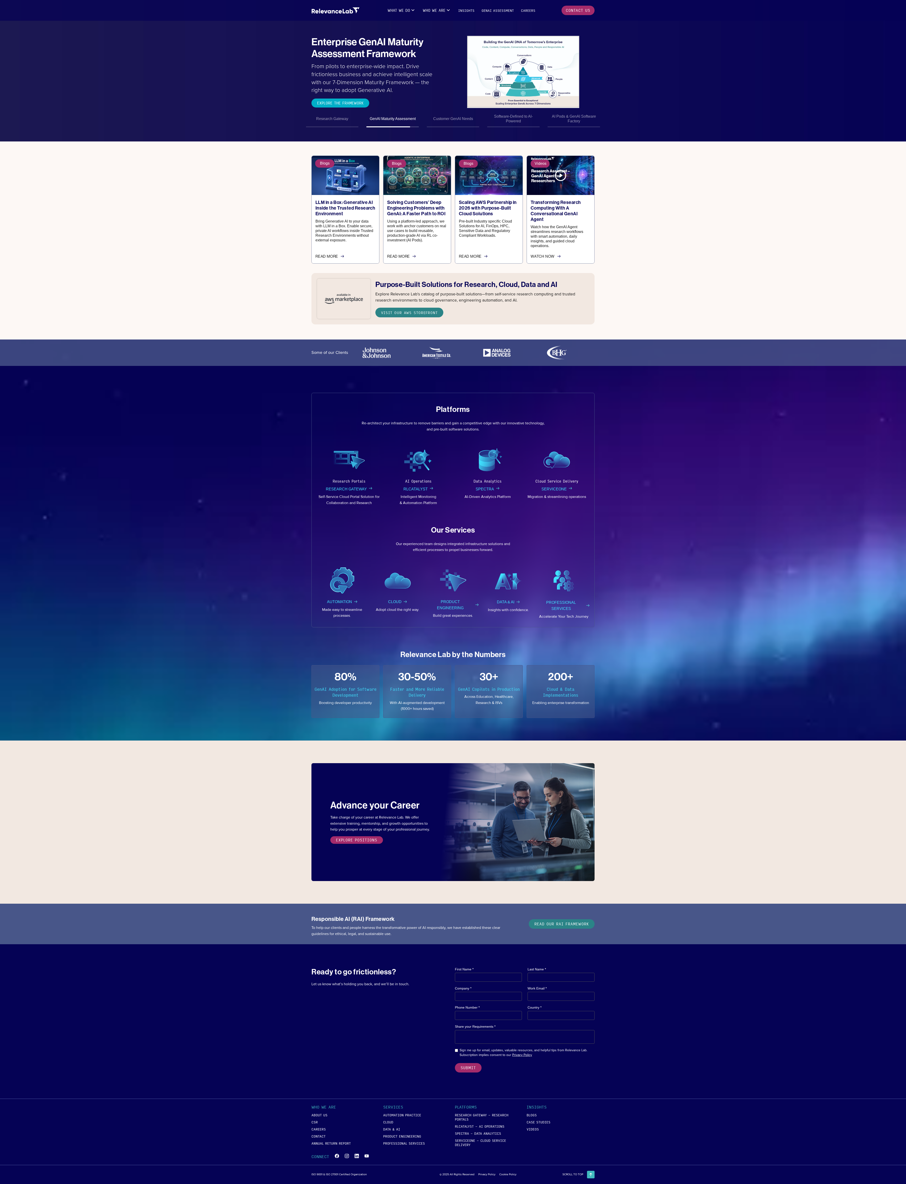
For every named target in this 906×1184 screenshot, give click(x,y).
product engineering (402, 1136)
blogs (532, 1115)
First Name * (464, 969)
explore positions (356, 840)
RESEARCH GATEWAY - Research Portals (481, 1117)
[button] (402, 10)
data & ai (391, 1129)
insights (466, 10)
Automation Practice (402, 1115)
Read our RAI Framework (561, 924)
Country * (534, 1007)
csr (314, 1122)
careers (528, 10)
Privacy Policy (522, 1054)
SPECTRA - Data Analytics (478, 1133)
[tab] (332, 119)
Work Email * (537, 988)
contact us (578, 10)
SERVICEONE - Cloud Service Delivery (480, 1142)
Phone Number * (467, 1007)
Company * (463, 988)
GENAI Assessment (498, 10)
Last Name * (537, 969)
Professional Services (404, 1143)
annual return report (331, 1143)
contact (318, 1136)
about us (319, 1115)
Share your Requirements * (475, 1026)
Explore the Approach (339, 98)
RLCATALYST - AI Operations (479, 1126)
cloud (388, 1122)
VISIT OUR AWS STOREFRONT (409, 312)
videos (533, 1129)
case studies (538, 1122)
